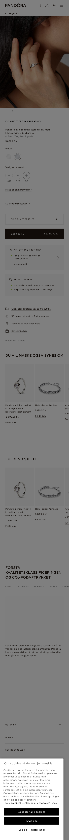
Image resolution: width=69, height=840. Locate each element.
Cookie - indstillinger (31, 829)
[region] (31, 799)
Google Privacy (48, 803)
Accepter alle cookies (31, 811)
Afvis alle (32, 821)
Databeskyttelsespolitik (24, 803)
